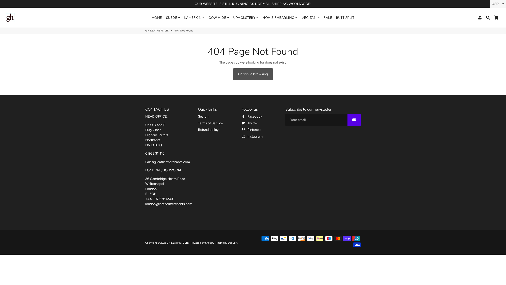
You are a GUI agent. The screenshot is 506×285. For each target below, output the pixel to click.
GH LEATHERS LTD (157, 30)
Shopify (209, 242)
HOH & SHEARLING (278, 18)
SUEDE (172, 18)
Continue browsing (253, 74)
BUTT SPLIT (345, 18)
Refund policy (208, 130)
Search (203, 116)
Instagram (254, 136)
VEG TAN (309, 18)
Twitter (252, 123)
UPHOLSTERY (244, 18)
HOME (157, 18)
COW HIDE (218, 18)
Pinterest (254, 130)
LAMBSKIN (193, 18)
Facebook (254, 116)
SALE (328, 18)
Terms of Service (210, 123)
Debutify (233, 242)
